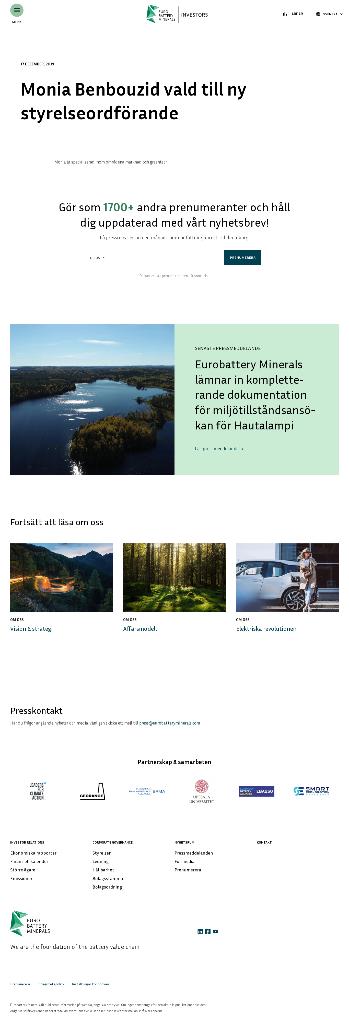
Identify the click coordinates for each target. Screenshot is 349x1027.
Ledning (100, 861)
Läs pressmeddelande (219, 448)
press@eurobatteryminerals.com (169, 723)
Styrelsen (102, 853)
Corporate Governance (112, 842)
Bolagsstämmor (108, 878)
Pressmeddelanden (194, 853)
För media (184, 861)
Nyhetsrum (184, 842)
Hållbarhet (103, 869)
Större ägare (22, 869)
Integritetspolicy (51, 984)
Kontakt (264, 842)
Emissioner (21, 878)
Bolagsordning (107, 887)
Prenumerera (188, 869)
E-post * (97, 257)
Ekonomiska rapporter (33, 853)
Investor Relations (27, 842)
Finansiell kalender (29, 861)
